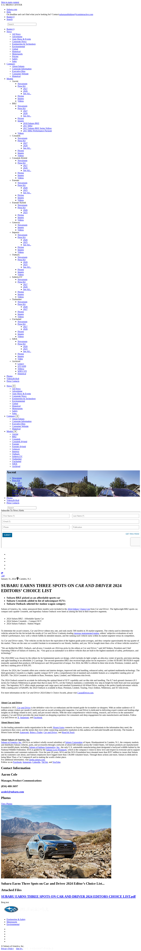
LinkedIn (36, 762)
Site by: (19, 948)
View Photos (6, 804)
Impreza (15, 451)
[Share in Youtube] (8, 561)
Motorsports (17, 54)
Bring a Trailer (36, 732)
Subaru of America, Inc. (11, 742)
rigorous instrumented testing (86, 633)
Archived (16, 466)
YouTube (56, 762)
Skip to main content (10, 2)
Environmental (18, 46)
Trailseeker (17, 459)
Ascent (15, 434)
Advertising (17, 36)
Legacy (21, 364)
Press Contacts (13, 381)
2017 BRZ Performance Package (37, 131)
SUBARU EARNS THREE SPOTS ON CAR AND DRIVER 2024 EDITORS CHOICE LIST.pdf (68, 896)
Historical (16, 51)
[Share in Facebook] (8, 558)
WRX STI (22, 371)
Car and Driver (24, 707)
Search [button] (10, 19)
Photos (10, 376)
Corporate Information (22, 69)
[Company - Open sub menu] (17, 416)
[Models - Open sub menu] (15, 431)
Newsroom (22, 83)
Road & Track (68, 732)
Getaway (16, 449)
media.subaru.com (37, 759)
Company (11, 64)
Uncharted (16, 461)
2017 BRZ (27, 126)
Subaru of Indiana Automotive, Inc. (44, 747)
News (9, 31)
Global (15, 49)
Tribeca (21, 369)
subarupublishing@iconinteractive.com (76, 14)
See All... (27, 93)
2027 (25, 88)
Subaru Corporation (73, 742)
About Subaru (18, 66)
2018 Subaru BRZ (31, 123)
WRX (14, 464)
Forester (15, 444)
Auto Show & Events (21, 39)
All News (16, 34)
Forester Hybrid (19, 446)
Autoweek (24, 732)
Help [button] (9, 12)
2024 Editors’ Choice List (79, 609)
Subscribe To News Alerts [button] (12, 510)
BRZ (14, 436)
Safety (15, 59)
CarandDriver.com (85, 693)
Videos (21, 101)
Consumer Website (20, 74)
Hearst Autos (58, 727)
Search (4, 24)
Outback (16, 454)
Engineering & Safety (16, 919)
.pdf (3, 576)
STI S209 (22, 366)
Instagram (24, 717)
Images (21, 98)
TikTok (44, 762)
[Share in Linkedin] (8, 554)
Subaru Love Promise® (56, 750)
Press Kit (21, 86)
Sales (14, 61)
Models (10, 79)
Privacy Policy (7, 948)
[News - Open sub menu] (14, 386)
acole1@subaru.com (12, 791)
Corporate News (19, 41)
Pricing (15, 56)
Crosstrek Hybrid (19, 441)
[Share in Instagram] (8, 568)
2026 (25, 91)
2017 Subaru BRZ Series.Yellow (37, 128)
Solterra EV (17, 456)
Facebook (38, 717)
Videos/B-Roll (13, 378)
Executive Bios (18, 71)
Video (20, 359)
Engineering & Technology (24, 44)
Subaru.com (12, 9)
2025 (25, 190)
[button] (2, 573)
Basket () (10, 17)
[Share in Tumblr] (8, 565)
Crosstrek (16, 439)
